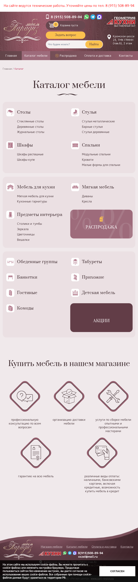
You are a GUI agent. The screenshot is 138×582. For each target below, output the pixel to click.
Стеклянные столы (30, 121)
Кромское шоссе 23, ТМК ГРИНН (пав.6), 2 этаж (123, 39)
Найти (94, 44)
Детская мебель (98, 292)
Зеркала (23, 229)
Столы (23, 112)
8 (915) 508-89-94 (119, 5)
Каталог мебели (35, 56)
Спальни (91, 145)
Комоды (25, 308)
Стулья (89, 112)
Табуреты (92, 262)
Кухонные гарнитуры (32, 201)
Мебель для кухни (36, 187)
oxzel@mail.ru (88, 556)
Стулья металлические (98, 121)
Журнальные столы (30, 132)
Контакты (126, 56)
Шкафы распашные (30, 154)
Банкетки (27, 277)
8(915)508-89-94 (90, 553)
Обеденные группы (37, 262)
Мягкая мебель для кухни (35, 196)
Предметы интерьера (39, 214)
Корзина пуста (66, 25)
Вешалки (23, 240)
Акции (101, 321)
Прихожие (93, 277)
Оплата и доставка (97, 56)
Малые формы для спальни (101, 165)
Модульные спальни (96, 154)
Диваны (87, 196)
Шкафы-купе (26, 160)
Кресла (87, 201)
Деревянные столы (30, 127)
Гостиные (27, 292)
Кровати (87, 160)
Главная (11, 56)
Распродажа (68, 56)
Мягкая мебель (98, 187)
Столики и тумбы (29, 224)
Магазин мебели (51, 547)
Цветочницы (25, 234)
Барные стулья (92, 127)
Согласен (117, 571)
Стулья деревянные (95, 132)
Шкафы (25, 145)
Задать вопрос (65, 35)
